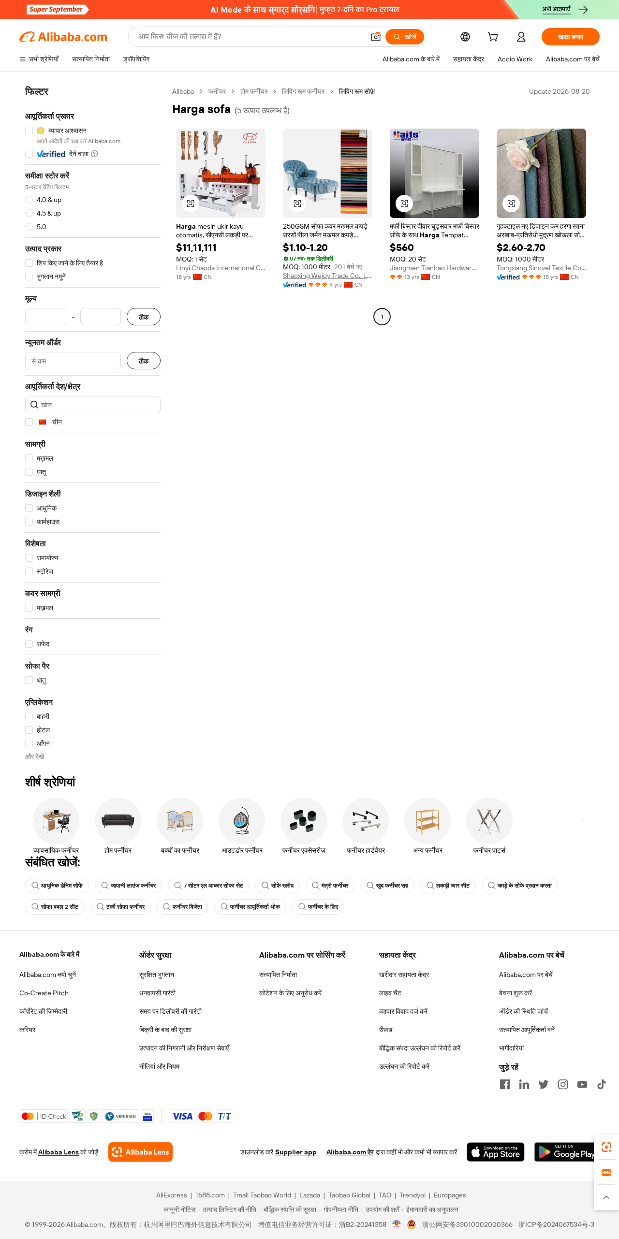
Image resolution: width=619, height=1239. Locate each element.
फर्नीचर (217, 91)
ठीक (143, 317)
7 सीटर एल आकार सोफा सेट (213, 885)
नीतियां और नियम (159, 1066)
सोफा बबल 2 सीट (59, 907)
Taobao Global (349, 1195)
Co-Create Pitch (44, 993)
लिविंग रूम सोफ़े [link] (357, 91)
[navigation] (93, 424)
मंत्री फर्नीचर (335, 885)
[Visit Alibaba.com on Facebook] (505, 1084)
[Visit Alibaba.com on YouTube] (582, 1084)
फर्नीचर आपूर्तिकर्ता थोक (255, 907)
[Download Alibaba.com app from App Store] (496, 1152)
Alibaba (183, 91)
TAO (385, 1195)
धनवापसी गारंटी (157, 993)
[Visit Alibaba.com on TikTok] (601, 1084)
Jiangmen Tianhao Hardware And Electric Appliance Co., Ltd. (434, 268)
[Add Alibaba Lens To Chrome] (140, 1152)
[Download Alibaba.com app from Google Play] (567, 1152)
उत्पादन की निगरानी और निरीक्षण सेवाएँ (184, 1048)
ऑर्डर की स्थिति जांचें (523, 1011)
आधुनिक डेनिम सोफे (62, 885)
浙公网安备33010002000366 (467, 1224)
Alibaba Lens (58, 1152)
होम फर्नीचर (253, 91)
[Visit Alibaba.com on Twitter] (543, 1084)
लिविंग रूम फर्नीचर (303, 91)
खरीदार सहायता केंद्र (404, 974)
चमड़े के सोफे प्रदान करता (525, 885)
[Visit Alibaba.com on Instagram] (563, 1084)
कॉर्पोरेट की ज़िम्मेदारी (43, 1011)
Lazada (309, 1195)
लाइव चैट (390, 993)
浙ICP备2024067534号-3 (556, 1224)
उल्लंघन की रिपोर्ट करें (404, 1066)
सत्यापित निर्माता (278, 974)
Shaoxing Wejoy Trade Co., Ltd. (327, 275)
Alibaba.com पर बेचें (526, 974)
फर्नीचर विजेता (187, 907)
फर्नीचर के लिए (323, 907)
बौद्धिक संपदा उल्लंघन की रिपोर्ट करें (419, 1048)
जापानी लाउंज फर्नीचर (133, 885)
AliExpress (171, 1195)
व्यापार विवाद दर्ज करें (403, 1011)
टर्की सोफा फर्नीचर (125, 907)
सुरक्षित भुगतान (156, 974)
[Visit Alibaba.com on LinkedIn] (524, 1084)
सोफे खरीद (282, 885)
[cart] (494, 38)
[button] (376, 37)
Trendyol (412, 1195)
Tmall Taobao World (262, 1195)
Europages (450, 1195)
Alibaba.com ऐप (350, 1152)
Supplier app (296, 1152)
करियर (27, 1030)
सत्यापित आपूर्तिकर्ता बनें (527, 1030)
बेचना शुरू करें (515, 993)
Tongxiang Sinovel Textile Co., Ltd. (541, 268)
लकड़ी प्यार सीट (453, 885)
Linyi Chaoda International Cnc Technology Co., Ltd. (220, 268)
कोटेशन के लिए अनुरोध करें (290, 993)
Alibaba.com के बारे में (49, 954)
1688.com (210, 1195)
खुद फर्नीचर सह (392, 885)
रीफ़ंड (386, 1030)
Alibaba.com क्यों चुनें (47, 974)
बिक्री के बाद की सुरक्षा (165, 1030)
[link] (606, 1147)
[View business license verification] (396, 1224)
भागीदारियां (511, 1048)
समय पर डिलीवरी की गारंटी (170, 1011)
